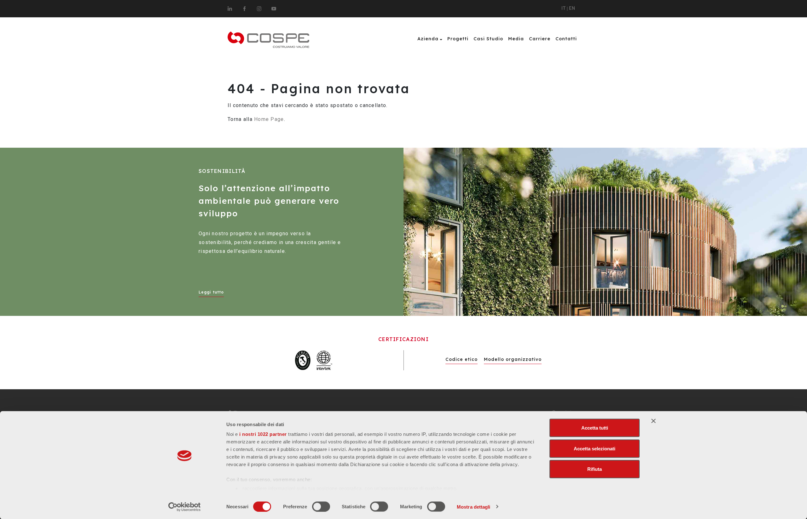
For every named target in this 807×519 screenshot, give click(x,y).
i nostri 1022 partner (263, 434)
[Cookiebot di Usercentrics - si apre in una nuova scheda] (184, 506)
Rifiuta (594, 469)
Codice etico (461, 359)
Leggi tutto (211, 292)
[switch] (321, 506)
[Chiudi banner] (653, 421)
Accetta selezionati (594, 448)
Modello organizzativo (513, 359)
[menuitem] (563, 9)
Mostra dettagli (474, 506)
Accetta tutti (594, 428)
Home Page (269, 119)
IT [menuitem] (563, 8)
